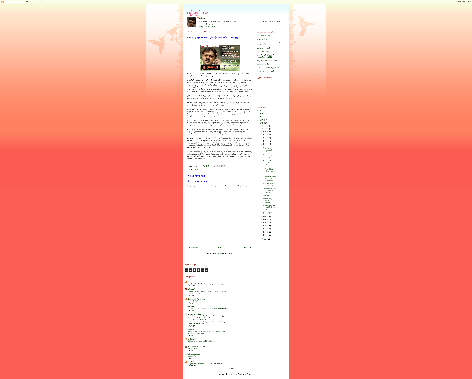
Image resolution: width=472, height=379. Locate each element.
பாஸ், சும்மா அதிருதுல (264, 35)
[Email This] (215, 166)
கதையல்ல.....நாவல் (263, 48)
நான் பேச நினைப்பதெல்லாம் (197, 346)
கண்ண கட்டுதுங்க (263, 64)
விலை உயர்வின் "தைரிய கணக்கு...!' (268, 162)
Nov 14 (266, 226)
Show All (231, 368)
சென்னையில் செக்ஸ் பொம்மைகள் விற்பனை (270, 190)
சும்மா (189, 282)
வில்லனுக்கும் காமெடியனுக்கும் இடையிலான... (201, 341)
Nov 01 (266, 235)
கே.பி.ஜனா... (192, 339)
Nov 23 (266, 138)
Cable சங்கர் (192, 362)
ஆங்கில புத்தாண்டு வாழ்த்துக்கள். (268, 67)
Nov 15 (266, 223)
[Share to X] (220, 166)
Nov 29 (266, 135)
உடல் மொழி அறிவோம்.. (194, 301)
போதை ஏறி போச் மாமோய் (265, 71)
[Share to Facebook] (222, 166)
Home (220, 248)
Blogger (249, 374)
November (265, 129)
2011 (261, 123)
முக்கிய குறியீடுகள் (263, 39)
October (264, 239)
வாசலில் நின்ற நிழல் (193, 348)
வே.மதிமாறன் (192, 306)
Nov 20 (266, 144)
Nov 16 (266, 219)
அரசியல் (196, 169)
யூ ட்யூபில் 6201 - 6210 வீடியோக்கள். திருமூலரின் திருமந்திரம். (206, 284)
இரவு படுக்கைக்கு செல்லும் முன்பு (269, 184)
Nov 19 (266, 216)
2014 (261, 114)
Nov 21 (266, 141)
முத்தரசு (202, 18)
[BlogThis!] (217, 166)
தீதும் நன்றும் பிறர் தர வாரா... (197, 299)
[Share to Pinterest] (224, 166)
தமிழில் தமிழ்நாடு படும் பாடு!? (267, 60)
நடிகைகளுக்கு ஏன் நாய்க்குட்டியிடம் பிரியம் (269, 207)
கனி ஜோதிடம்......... (270, 195)
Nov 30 (266, 132)
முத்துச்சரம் (191, 289)
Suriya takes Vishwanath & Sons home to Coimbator (205, 364)
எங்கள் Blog (192, 329)
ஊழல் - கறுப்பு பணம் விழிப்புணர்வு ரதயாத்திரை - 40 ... (270, 170)
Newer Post (193, 248)
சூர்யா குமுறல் (267, 212)
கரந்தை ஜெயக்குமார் (194, 354)
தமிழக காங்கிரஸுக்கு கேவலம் (268, 155)
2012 (261, 120)
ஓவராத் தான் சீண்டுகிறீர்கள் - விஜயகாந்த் (269, 149)
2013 (261, 117)
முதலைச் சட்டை (192, 356)
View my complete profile (206, 27)
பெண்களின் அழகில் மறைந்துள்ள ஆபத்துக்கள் (269, 178)
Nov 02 (266, 232)
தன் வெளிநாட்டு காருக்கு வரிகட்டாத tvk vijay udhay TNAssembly (208, 308)
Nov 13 (266, 229)
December (265, 126)
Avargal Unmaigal (194, 314)
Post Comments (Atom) (225, 253)
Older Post (247, 248)
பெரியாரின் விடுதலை (264, 51)
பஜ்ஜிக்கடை (200, 12)
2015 (261, 111)
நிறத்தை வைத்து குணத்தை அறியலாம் (268, 200)
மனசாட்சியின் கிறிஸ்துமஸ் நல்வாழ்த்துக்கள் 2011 (265, 56)
